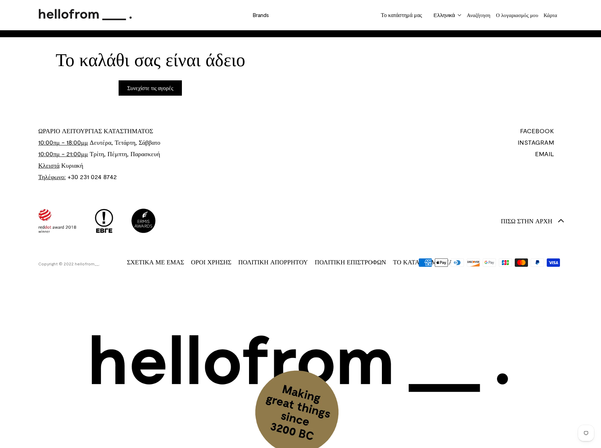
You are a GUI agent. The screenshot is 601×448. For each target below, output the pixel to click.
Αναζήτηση (478, 15)
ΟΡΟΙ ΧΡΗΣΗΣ (211, 262)
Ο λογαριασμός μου (517, 15)
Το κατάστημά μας (401, 14)
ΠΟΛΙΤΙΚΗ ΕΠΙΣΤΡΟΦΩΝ (350, 262)
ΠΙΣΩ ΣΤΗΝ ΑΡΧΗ (526, 221)
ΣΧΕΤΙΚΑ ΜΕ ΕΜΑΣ (155, 262)
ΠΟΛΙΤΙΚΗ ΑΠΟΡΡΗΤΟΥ (273, 262)
